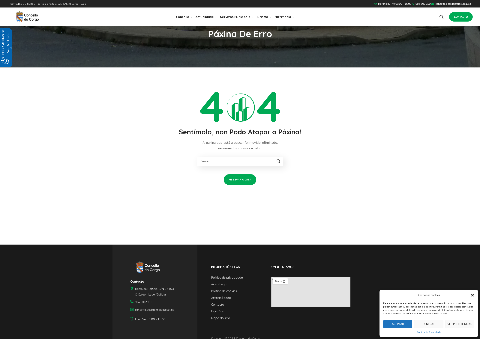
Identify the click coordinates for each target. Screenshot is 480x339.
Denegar (429, 324)
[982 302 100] (152, 302)
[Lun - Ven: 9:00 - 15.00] (152, 319)
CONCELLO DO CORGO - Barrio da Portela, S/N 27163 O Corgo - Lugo (48, 3)
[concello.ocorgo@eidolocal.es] (152, 310)
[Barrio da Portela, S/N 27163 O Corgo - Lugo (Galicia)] (152, 291)
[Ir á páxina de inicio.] (26, 17)
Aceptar (398, 324)
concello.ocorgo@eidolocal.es (453, 4)
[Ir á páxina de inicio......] (146, 267)
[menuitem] (184, 16)
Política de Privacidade (429, 332)
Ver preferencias (459, 324)
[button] (472, 295)
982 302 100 (423, 4)
